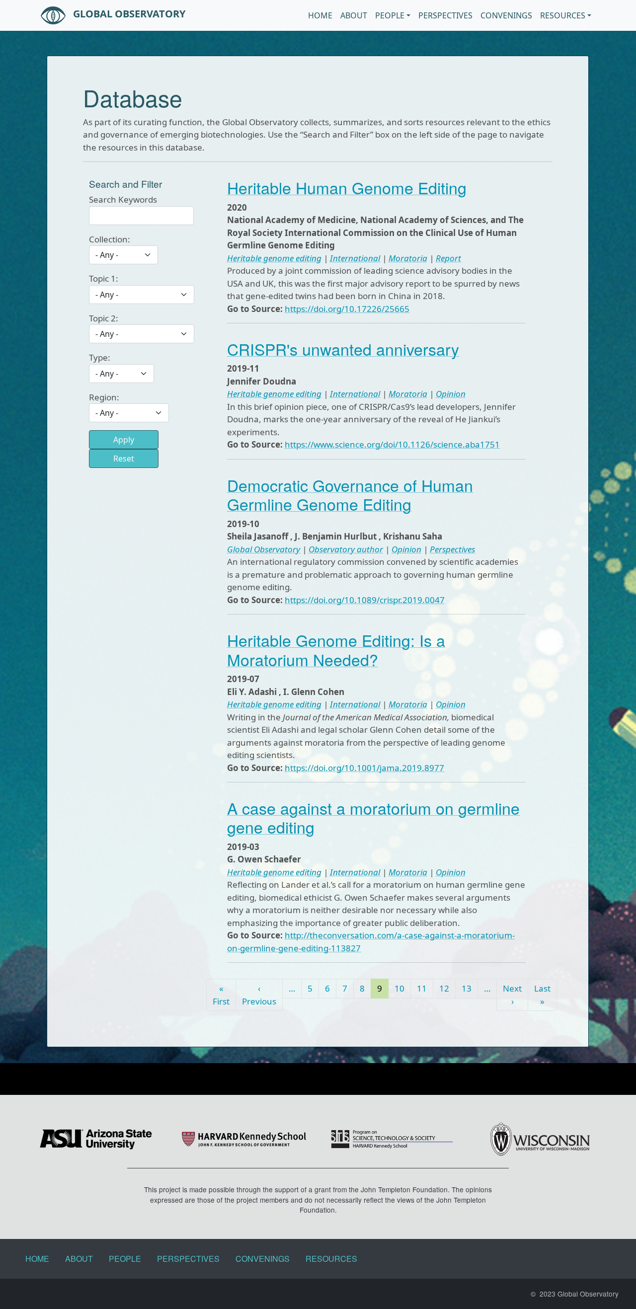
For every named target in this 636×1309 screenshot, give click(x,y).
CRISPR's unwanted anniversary (343, 348)
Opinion (451, 393)
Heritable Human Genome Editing (347, 187)
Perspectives (445, 15)
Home (320, 15)
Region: (104, 397)
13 (467, 988)
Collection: (109, 239)
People (389, 15)
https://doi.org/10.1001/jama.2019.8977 (364, 767)
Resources (562, 15)
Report (448, 258)
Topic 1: (103, 278)
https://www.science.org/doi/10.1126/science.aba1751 (392, 444)
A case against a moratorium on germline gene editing (373, 817)
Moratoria (408, 258)
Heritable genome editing (274, 258)
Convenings (506, 15)
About (353, 15)
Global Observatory (128, 13)
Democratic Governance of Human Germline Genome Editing (350, 494)
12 (444, 988)
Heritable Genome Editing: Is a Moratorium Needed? (336, 649)
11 (422, 988)
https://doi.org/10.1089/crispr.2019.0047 (365, 600)
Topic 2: (103, 318)
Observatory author (346, 549)
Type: (99, 357)
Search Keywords (123, 199)
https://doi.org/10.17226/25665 (347, 308)
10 (399, 988)
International (355, 258)
